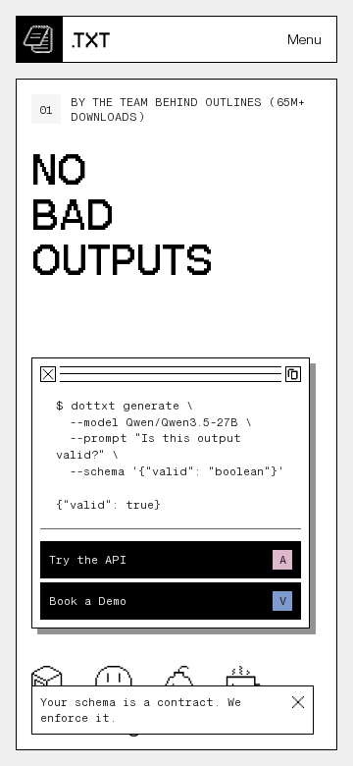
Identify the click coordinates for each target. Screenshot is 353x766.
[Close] (297, 702)
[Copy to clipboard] (293, 374)
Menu (304, 39)
